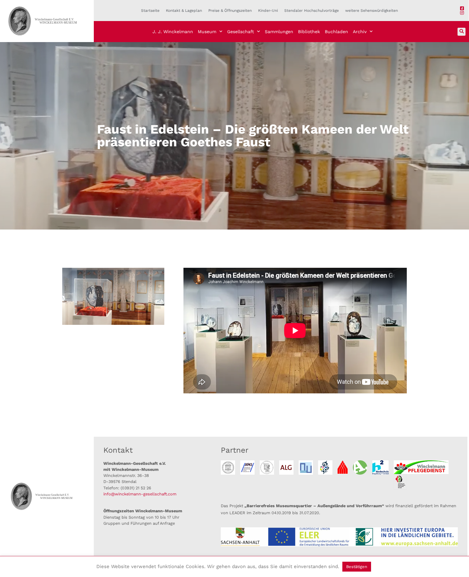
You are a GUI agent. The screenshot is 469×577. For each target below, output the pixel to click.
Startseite (150, 10)
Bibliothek (309, 31)
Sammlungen (279, 31)
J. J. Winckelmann (173, 31)
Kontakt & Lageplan (184, 10)
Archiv (360, 31)
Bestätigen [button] (356, 566)
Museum (207, 31)
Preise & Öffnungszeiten (230, 10)
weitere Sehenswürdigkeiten (371, 10)
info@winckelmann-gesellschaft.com (139, 494)
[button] (461, 32)
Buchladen (336, 31)
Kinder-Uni (268, 10)
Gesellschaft (240, 31)
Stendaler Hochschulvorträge (311, 10)
